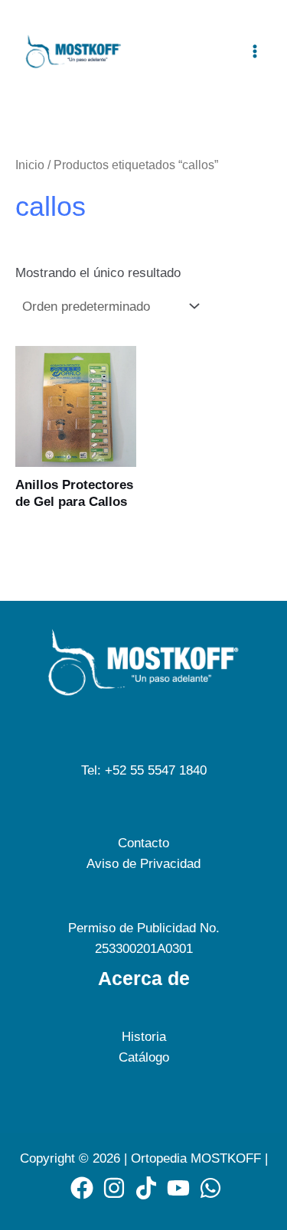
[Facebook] (81, 1187)
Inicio (29, 164)
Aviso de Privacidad (143, 863)
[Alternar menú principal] (255, 51)
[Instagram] (114, 1187)
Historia (144, 1036)
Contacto (143, 843)
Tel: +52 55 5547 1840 (144, 770)
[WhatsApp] (210, 1187)
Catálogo (144, 1057)
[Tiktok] (146, 1187)
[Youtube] (178, 1187)
